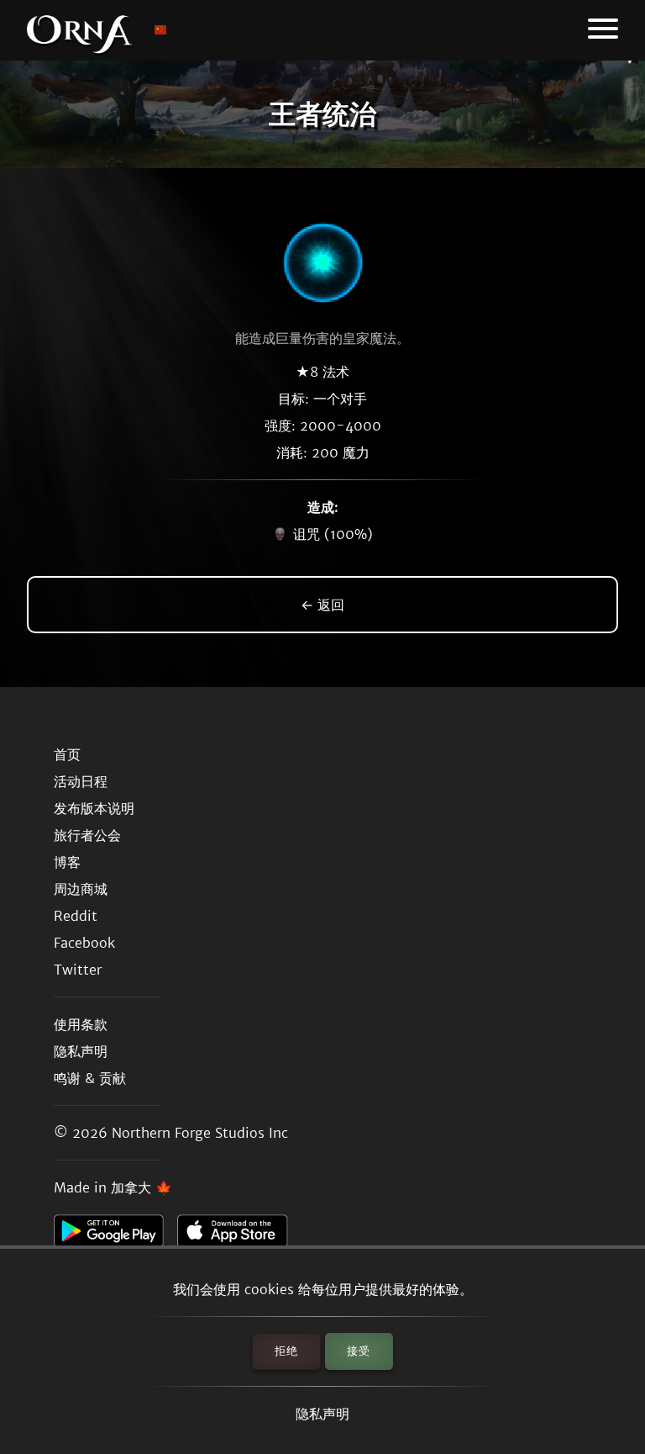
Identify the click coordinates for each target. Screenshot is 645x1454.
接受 (358, 1351)
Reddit (75, 915)
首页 (67, 754)
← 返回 (322, 604)
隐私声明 (322, 1413)
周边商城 (81, 888)
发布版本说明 (94, 808)
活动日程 (81, 781)
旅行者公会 (87, 835)
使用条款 (81, 1024)
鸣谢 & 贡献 (90, 1078)
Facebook (84, 942)
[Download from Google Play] (115, 1235)
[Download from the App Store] (239, 1235)
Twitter (78, 969)
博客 (67, 862)
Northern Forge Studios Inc (200, 1132)
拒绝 (286, 1351)
